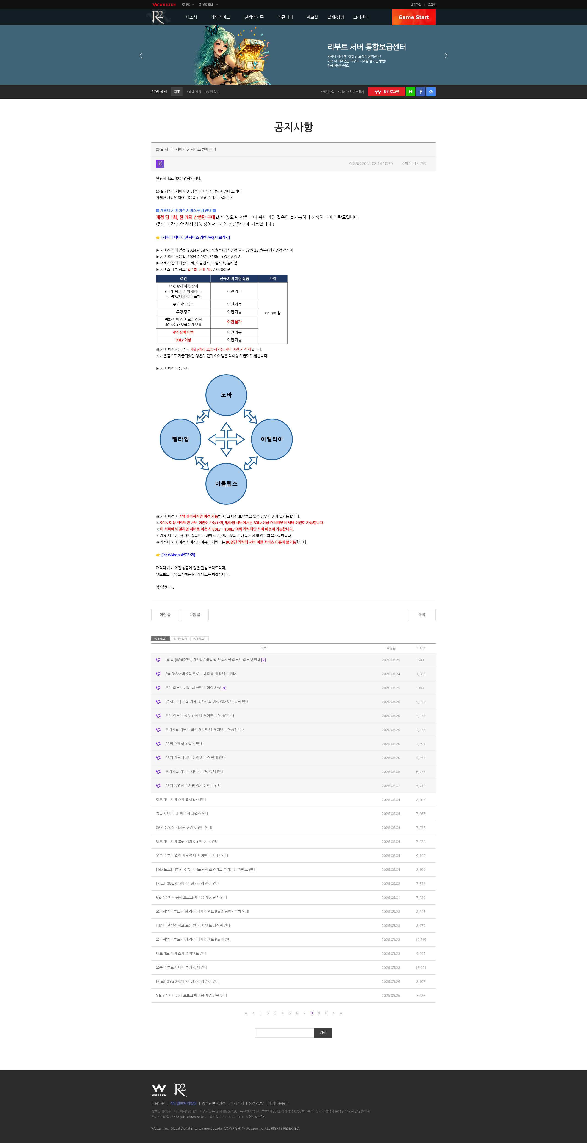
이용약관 (158, 1103)
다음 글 (194, 614)
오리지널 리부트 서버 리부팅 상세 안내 (194, 771)
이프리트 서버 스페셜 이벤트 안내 (181, 953)
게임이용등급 (278, 1103)
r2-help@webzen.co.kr (187, 1117)
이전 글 (165, 614)
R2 (158, 17)
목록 (421, 614)
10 (326, 1013)
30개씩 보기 (180, 638)
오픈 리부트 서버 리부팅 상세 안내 (181, 967)
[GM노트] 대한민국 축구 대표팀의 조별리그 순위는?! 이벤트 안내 (205, 869)
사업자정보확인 (256, 1117)
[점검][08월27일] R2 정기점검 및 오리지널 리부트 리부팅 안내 (213, 660)
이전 (140, 55)
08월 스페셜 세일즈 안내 (184, 743)
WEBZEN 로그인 (386, 91)
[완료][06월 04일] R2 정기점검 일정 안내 (187, 883)
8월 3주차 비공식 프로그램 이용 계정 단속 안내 (200, 674)
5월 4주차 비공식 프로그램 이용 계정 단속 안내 (191, 897)
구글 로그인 (431, 91)
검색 (323, 1032)
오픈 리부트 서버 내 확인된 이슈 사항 (193, 688)
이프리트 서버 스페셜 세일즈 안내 (181, 799)
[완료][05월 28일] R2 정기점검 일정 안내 (187, 981)
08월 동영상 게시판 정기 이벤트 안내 (193, 785)
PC (188, 4)
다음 (446, 55)
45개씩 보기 (199, 638)
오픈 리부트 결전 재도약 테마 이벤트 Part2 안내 (192, 855)
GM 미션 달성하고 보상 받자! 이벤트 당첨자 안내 (193, 925)
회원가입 (416, 4)
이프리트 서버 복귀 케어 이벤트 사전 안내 (187, 841)
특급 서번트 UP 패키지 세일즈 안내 (182, 813)
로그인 (432, 4)
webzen (163, 4)
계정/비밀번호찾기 (352, 92)
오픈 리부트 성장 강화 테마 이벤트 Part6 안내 (199, 715)
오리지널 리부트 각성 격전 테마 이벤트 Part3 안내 (193, 939)
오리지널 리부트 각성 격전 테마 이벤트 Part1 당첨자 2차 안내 (202, 911)
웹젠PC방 (256, 1103)
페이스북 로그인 (420, 91)
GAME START (414, 17)
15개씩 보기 (160, 638)
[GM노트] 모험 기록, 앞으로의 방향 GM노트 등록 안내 (207, 702)
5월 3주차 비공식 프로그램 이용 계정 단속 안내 (191, 995)
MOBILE (207, 4)
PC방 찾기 (212, 92)
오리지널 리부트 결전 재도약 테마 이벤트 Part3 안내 (204, 729)
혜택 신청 (194, 92)
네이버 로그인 (410, 91)
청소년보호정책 (213, 1103)
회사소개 (237, 1103)
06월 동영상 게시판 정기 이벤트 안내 (184, 827)
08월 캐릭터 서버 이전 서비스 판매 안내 (195, 757)
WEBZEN (159, 1090)
